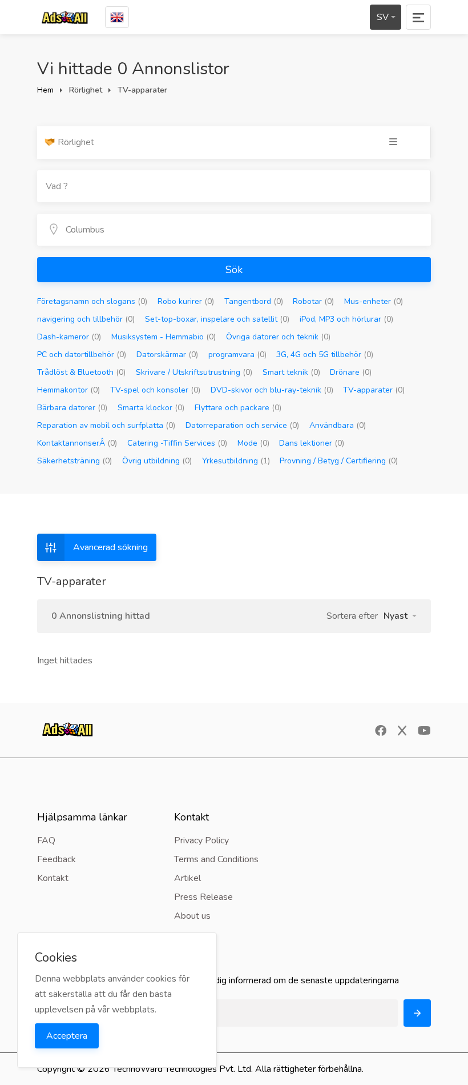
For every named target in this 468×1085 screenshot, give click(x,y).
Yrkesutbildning (236, 460)
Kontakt (52, 878)
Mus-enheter (373, 301)
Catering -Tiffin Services (177, 443)
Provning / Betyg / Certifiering (339, 460)
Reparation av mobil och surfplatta (106, 425)
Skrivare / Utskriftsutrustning (194, 372)
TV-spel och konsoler (155, 390)
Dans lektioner (311, 443)
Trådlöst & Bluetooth (81, 372)
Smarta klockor (151, 407)
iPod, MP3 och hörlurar (346, 319)
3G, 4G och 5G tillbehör (324, 354)
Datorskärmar (167, 354)
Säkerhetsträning (74, 460)
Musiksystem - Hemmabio (163, 336)
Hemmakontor (68, 390)
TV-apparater (374, 390)
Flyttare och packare (238, 407)
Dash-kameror (69, 336)
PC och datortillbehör (81, 354)
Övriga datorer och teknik (278, 336)
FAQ (46, 840)
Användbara (337, 425)
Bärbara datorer (72, 407)
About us (192, 916)
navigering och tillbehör (86, 319)
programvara (237, 354)
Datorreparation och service (242, 425)
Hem (45, 90)
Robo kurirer (186, 301)
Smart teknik (291, 372)
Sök (234, 270)
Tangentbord (253, 301)
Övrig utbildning (157, 460)
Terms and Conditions (216, 859)
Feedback (56, 859)
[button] (400, 616)
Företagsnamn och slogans (92, 301)
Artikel (187, 878)
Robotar (313, 301)
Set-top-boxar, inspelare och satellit (217, 319)
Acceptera (66, 1036)
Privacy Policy (201, 840)
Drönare (351, 372)
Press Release (203, 897)
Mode (253, 443)
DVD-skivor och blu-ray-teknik (272, 390)
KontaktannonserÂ (77, 443)
